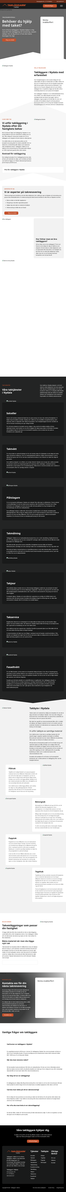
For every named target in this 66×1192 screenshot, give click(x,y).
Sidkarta (53, 1160)
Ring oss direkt (10, 40)
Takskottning (33, 1165)
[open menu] (61, 6)
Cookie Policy (51, 1187)
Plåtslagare (33, 1160)
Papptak (43, 1160)
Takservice (33, 1174)
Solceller (32, 1155)
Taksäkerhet (33, 1162)
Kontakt (53, 1162)
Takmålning (33, 1169)
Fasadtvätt (33, 1176)
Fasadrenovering (34, 1167)
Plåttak (42, 1155)
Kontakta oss (8, 1015)
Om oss (53, 1158)
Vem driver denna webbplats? (39, 1187)
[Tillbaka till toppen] (61, 1188)
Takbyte (32, 1178)
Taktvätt (32, 1158)
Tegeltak (43, 1158)
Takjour (32, 1171)
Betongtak (43, 1162)
